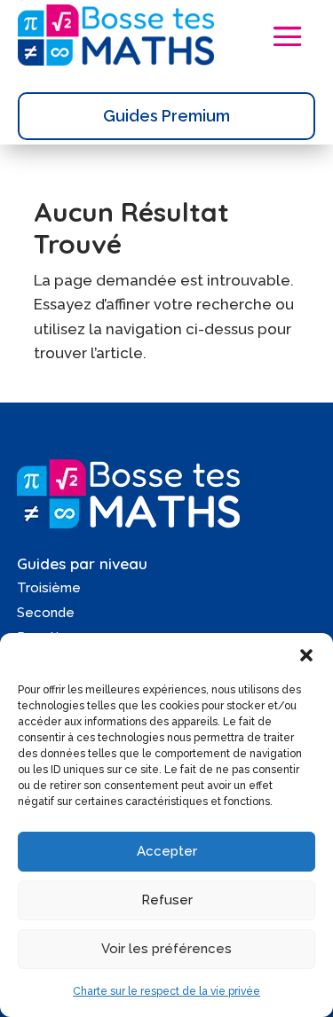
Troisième (49, 588)
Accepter (167, 851)
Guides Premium (166, 115)
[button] (306, 655)
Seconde (46, 613)
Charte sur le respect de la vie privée (166, 991)
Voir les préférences (166, 949)
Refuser (167, 900)
